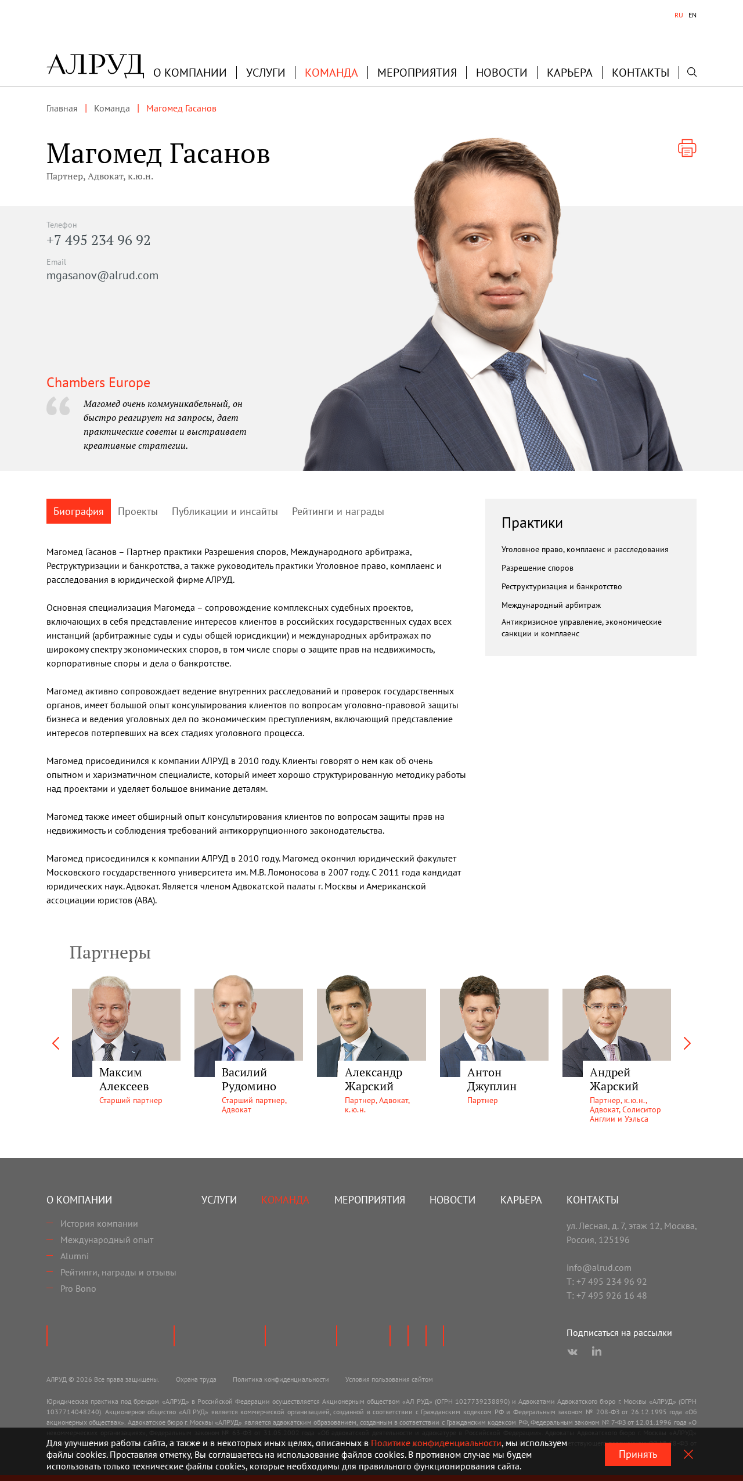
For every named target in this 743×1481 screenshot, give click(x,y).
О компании (79, 1199)
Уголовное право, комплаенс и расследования (585, 549)
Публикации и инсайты (225, 511)
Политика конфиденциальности (281, 1379)
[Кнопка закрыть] (688, 1454)
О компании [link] (190, 72)
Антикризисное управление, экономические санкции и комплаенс (582, 628)
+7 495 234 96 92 (98, 239)
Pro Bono (78, 1288)
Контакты (640, 72)
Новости (502, 72)
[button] (190, 72)
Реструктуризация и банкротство (562, 586)
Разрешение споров (538, 568)
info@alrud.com (599, 1267)
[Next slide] (687, 1043)
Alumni (74, 1255)
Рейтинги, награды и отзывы (118, 1272)
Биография (78, 511)
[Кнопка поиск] (692, 72)
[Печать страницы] (687, 148)
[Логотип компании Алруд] (95, 66)
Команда (331, 72)
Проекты (138, 511)
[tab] (679, 15)
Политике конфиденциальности (436, 1442)
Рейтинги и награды (338, 511)
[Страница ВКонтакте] (572, 1352)
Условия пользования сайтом (389, 1379)
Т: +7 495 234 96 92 (607, 1281)
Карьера (570, 72)
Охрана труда (196, 1379)
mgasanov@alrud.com (102, 275)
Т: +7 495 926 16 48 (607, 1295)
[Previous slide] (55, 1043)
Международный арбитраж (551, 605)
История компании (99, 1223)
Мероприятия (417, 72)
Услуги (266, 72)
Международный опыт (106, 1239)
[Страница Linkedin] (596, 1352)
